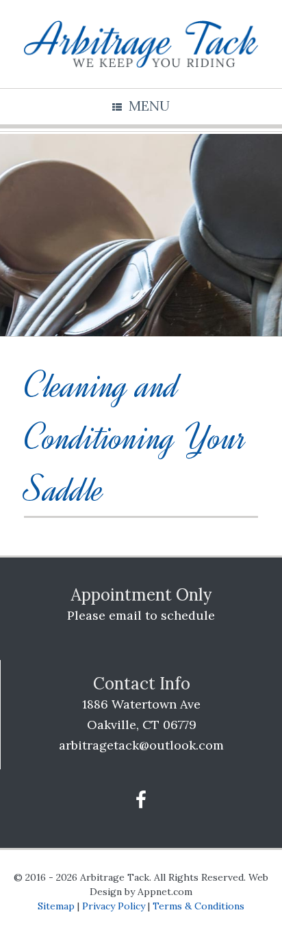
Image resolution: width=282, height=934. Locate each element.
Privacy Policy (113, 906)
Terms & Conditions (198, 906)
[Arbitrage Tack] (141, 44)
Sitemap (56, 906)
